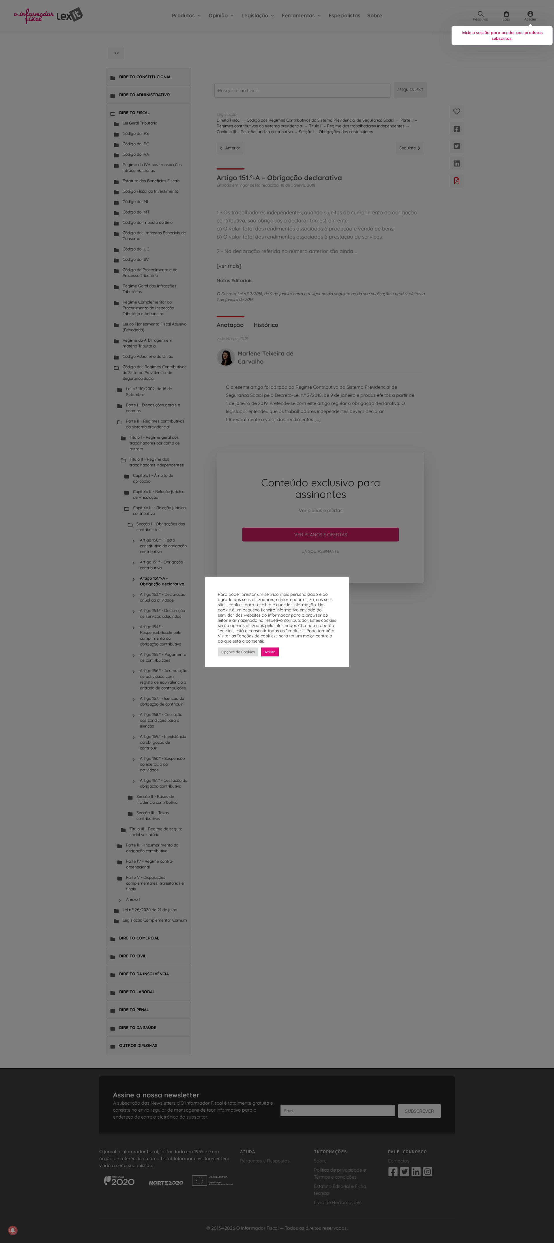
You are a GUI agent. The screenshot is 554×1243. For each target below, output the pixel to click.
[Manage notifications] (12, 1230)
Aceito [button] (270, 652)
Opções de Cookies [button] (238, 652)
